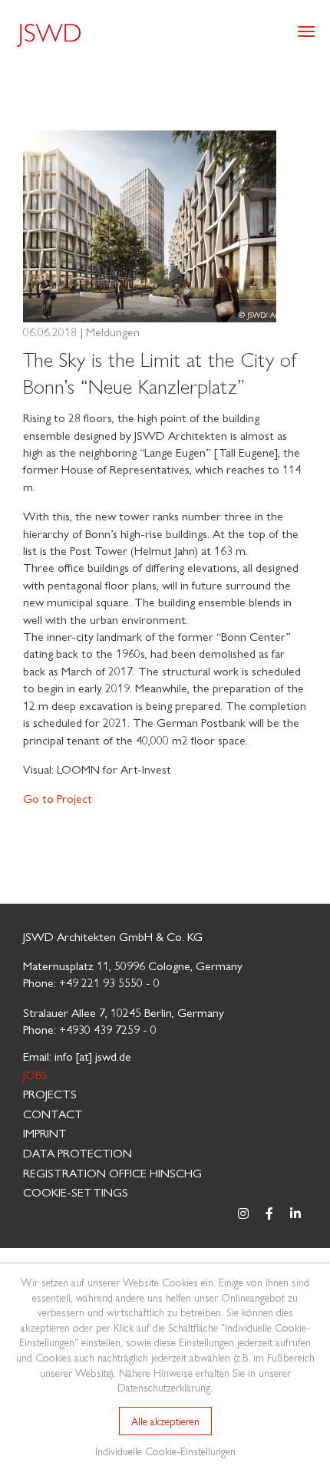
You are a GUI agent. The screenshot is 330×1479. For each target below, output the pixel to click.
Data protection (77, 1152)
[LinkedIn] (295, 1213)
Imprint (45, 1132)
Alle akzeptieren (165, 1420)
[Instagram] (243, 1213)
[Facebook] (269, 1213)
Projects (50, 1093)
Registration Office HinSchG (112, 1172)
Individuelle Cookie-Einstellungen (165, 1450)
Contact (53, 1113)
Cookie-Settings (75, 1191)
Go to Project (57, 798)
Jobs (35, 1074)
